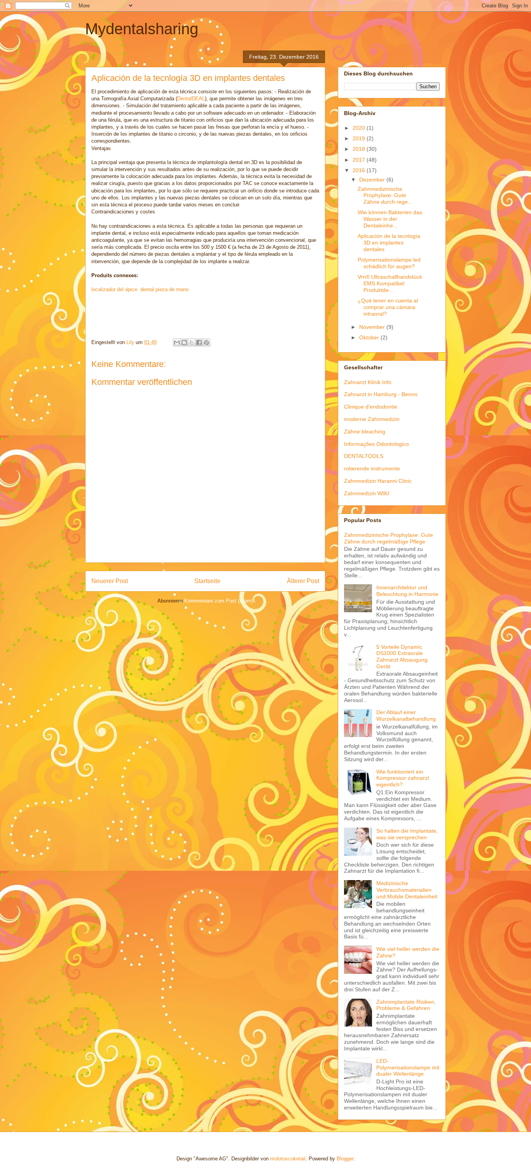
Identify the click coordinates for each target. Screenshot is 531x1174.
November (372, 327)
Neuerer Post (109, 581)
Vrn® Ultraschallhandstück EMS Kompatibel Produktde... (390, 283)
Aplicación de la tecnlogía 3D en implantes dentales (389, 242)
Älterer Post (303, 581)
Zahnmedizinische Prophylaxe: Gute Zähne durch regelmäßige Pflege (388, 538)
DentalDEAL (191, 98)
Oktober (370, 337)
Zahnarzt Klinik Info (367, 382)
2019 (360, 138)
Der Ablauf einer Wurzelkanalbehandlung (406, 715)
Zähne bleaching (364, 431)
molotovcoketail (288, 1159)
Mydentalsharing (141, 28)
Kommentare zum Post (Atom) (218, 601)
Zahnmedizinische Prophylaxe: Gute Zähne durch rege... (385, 195)
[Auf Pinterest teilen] (206, 342)
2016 (360, 170)
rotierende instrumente (372, 468)
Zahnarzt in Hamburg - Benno (380, 394)
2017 (360, 160)
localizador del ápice (114, 289)
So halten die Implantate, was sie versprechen (407, 834)
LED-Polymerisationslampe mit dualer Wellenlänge (407, 1067)
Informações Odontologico (376, 444)
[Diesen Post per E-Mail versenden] (177, 342)
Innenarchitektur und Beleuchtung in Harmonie (407, 590)
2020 (360, 128)
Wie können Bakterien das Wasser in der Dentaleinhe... (390, 219)
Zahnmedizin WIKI (366, 493)
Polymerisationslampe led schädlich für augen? (389, 263)
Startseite (207, 581)
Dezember (372, 179)
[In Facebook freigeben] (199, 342)
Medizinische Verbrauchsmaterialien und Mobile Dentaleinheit (406, 890)
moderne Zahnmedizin (372, 419)
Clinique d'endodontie (370, 407)
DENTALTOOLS (363, 456)
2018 (360, 149)
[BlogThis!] (184, 342)
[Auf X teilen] (192, 342)
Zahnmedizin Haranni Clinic (378, 481)
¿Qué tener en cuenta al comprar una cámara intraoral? (388, 307)
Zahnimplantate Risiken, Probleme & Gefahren (406, 1005)
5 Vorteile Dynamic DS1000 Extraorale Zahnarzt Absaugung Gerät (402, 656)
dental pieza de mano (164, 289)
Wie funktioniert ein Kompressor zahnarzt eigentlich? (402, 778)
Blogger (345, 1159)
